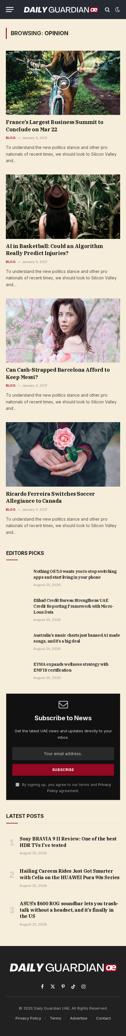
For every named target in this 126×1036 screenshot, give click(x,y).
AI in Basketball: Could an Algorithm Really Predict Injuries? (54, 250)
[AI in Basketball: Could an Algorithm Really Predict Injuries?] (63, 206)
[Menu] (9, 9)
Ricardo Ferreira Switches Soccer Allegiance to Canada (50, 497)
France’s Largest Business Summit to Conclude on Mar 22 (54, 126)
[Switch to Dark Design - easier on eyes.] (117, 9)
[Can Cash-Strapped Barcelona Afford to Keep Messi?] (63, 330)
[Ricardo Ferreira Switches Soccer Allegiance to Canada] (63, 454)
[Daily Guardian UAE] (60, 9)
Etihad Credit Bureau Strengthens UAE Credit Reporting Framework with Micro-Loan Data (73, 606)
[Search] (107, 9)
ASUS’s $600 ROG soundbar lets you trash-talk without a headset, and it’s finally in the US (69, 910)
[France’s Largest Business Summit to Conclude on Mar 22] (63, 83)
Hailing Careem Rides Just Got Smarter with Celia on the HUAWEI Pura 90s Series (70, 874)
